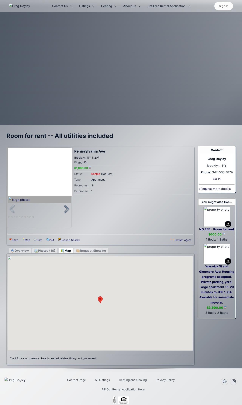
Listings (84, 6)
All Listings (102, 380)
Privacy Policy (165, 380)
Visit (51, 239)
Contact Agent (182, 239)
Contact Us (60, 6)
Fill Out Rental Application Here (123, 389)
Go (215, 179)
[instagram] (233, 381)
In (219, 179)
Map (27, 239)
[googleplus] (224, 381)
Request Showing (93, 250)
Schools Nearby (70, 239)
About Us (129, 6)
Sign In (223, 6)
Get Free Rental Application (166, 6)
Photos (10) (46, 250)
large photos (21, 200)
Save (15, 239)
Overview (22, 250)
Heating (106, 6)
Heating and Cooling (133, 380)
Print (39, 239)
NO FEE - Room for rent (216, 229)
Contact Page (76, 380)
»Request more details (215, 189)
